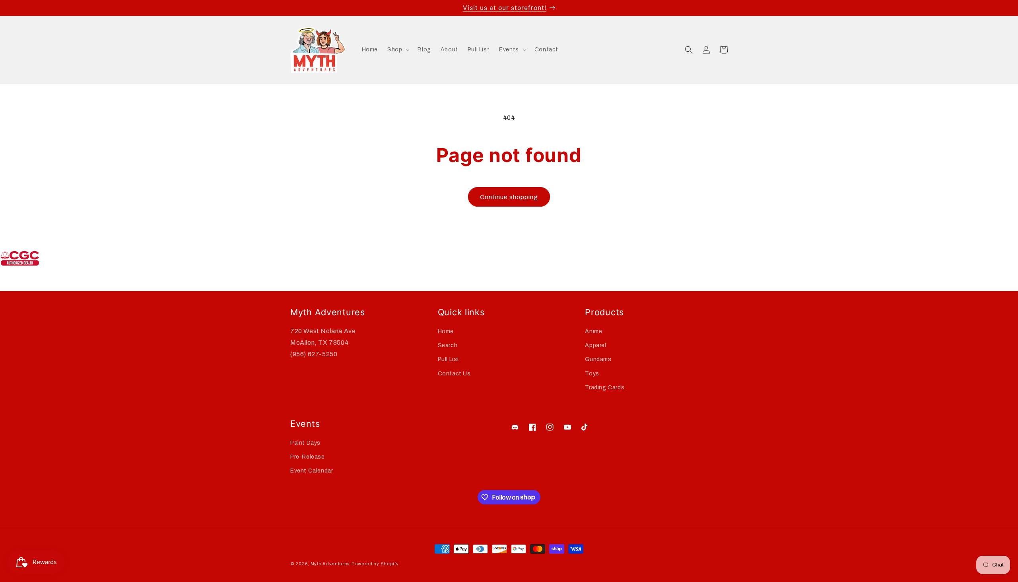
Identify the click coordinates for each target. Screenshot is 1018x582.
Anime (593, 331)
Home (446, 331)
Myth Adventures (330, 563)
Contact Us (454, 374)
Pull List (449, 360)
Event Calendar (311, 471)
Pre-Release (307, 457)
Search (448, 345)
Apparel (595, 345)
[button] (398, 49)
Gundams (598, 360)
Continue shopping (509, 197)
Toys (592, 374)
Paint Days (305, 443)
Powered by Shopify (375, 563)
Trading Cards (604, 388)
